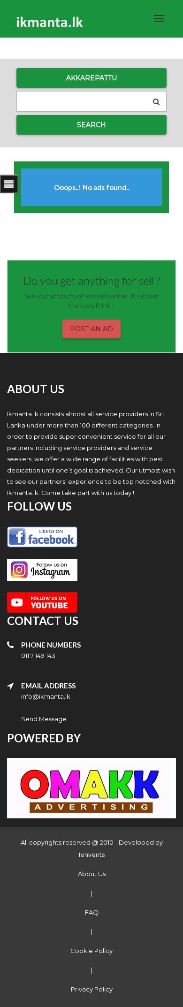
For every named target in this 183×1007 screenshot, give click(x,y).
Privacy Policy (92, 989)
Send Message (44, 719)
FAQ (92, 912)
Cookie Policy (91, 950)
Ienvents (92, 854)
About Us (92, 873)
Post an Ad (91, 329)
